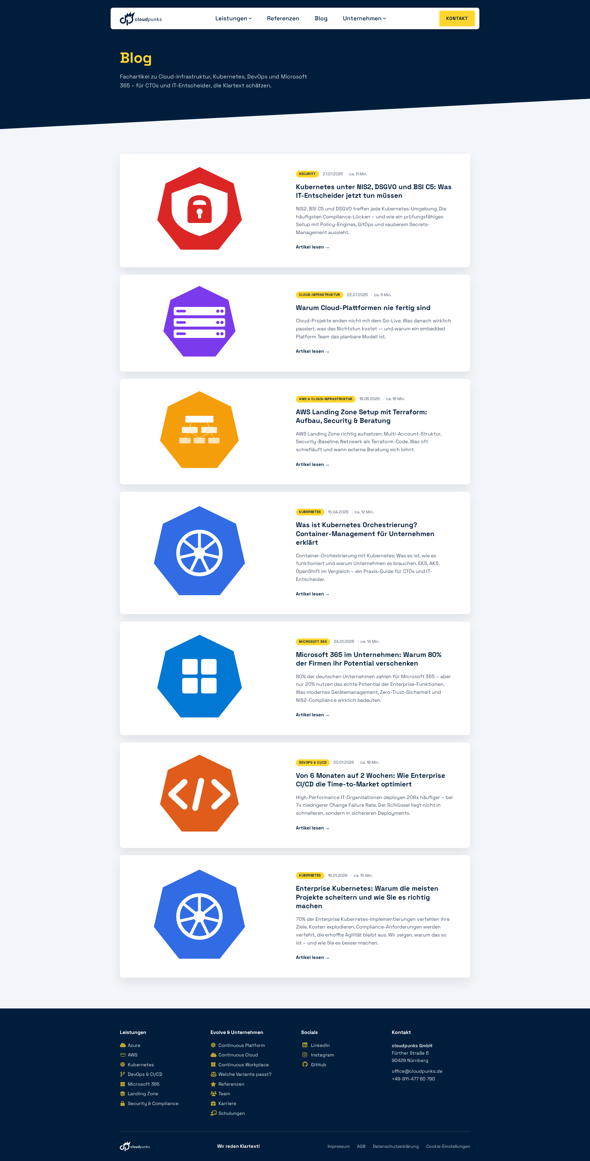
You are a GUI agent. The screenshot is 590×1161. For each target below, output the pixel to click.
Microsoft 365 (143, 1084)
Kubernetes (141, 1065)
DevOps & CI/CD (145, 1074)
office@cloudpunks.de (417, 1071)
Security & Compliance (153, 1103)
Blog (321, 18)
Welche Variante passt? (245, 1074)
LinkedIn (320, 1045)
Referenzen (283, 18)
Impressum (339, 1146)
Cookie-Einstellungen (448, 1146)
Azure (134, 1045)
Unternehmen (362, 18)
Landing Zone (143, 1093)
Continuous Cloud (238, 1055)
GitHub (318, 1065)
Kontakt (457, 18)
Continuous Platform (241, 1045)
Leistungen (231, 18)
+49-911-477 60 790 (413, 1079)
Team (224, 1093)
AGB (361, 1146)
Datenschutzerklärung (396, 1146)
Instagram (322, 1055)
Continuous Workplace (243, 1065)
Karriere (227, 1103)
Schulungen (231, 1113)
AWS (132, 1055)
